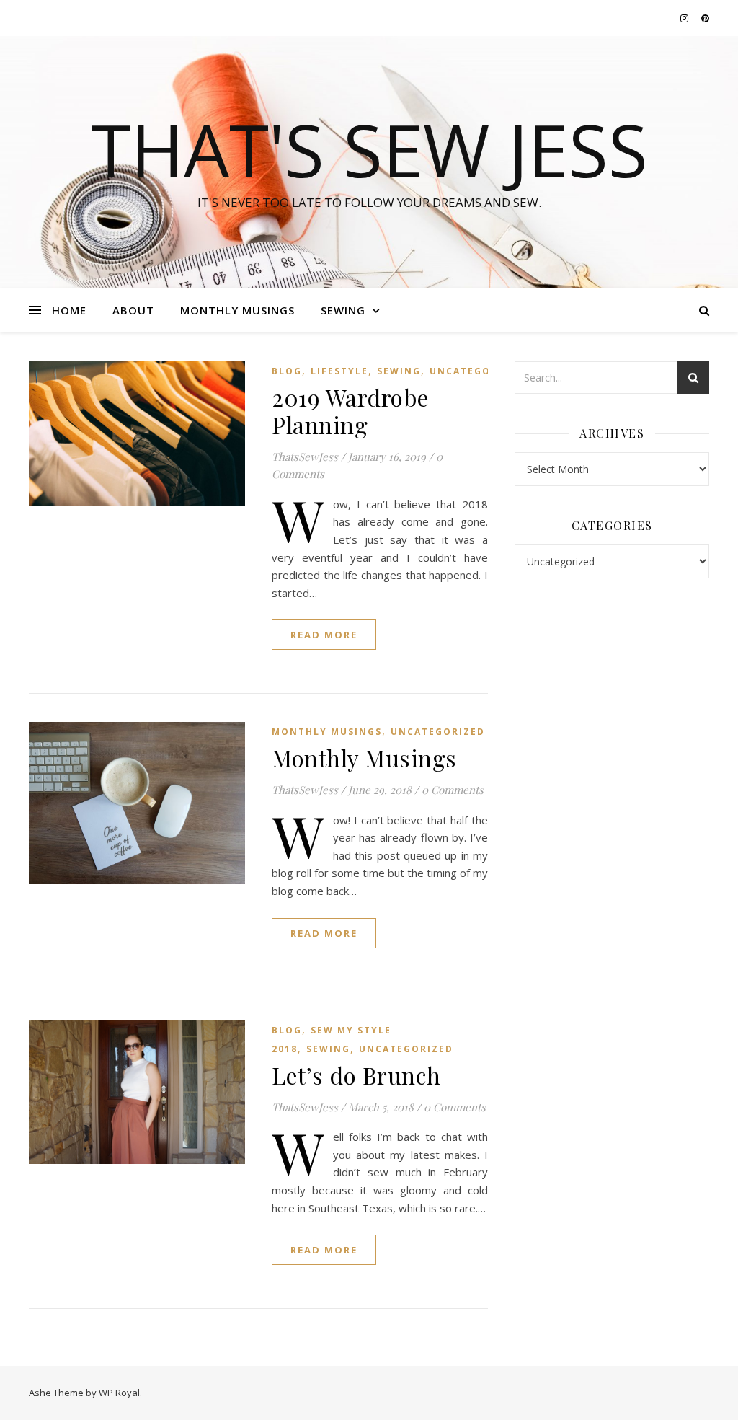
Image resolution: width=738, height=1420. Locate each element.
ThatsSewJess (305, 456)
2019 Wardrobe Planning (351, 411)
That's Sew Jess (369, 149)
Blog (287, 371)
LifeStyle (339, 371)
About (133, 310)
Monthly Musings (237, 310)
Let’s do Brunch (356, 1074)
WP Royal (119, 1392)
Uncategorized (477, 371)
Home (69, 310)
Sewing (343, 310)
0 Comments (453, 789)
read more (323, 634)
